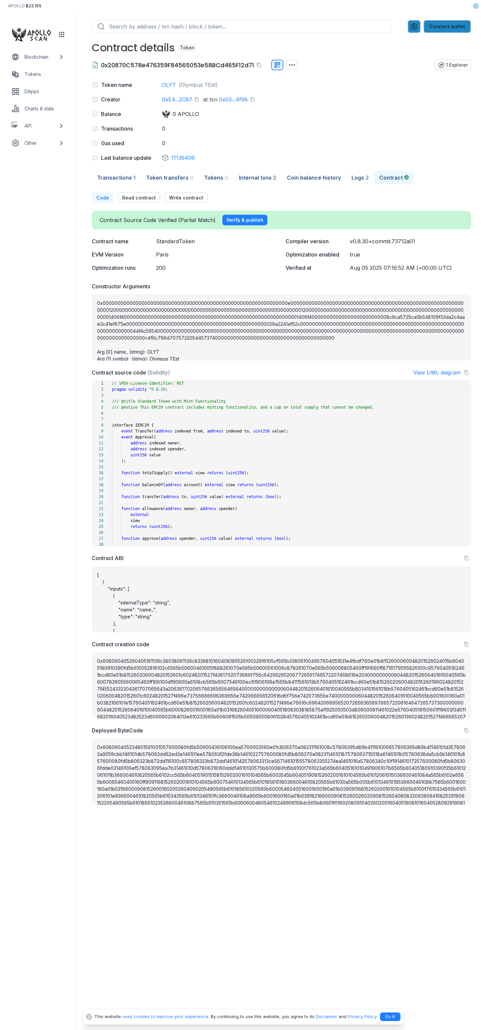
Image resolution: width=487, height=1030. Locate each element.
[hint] (95, 85)
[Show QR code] (277, 65)
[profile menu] (414, 26)
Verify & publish (244, 220)
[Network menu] (62, 34)
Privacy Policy (362, 1016)
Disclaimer (326, 1016)
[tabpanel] (281, 498)
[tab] (116, 177)
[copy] (260, 65)
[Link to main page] (33, 34)
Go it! (390, 1016)
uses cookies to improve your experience (165, 1016)
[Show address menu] (292, 65)
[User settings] (475, 6)
